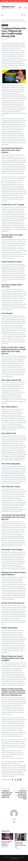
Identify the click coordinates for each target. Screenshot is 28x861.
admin (14, 819)
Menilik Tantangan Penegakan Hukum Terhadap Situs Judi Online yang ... (20, 844)
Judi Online (8, 19)
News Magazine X (14, 858)
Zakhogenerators (8, 6)
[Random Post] (22, 15)
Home (3, 19)
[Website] (14, 822)
